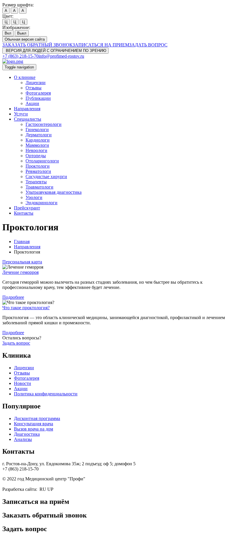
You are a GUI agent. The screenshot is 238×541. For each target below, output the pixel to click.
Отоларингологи (42, 160)
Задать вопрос (16, 343)
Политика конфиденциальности (45, 393)
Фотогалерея (38, 93)
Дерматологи (39, 134)
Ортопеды (36, 155)
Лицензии (36, 82)
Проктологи (38, 166)
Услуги (21, 113)
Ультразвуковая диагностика (54, 192)
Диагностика (27, 434)
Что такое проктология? (26, 307)
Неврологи (36, 150)
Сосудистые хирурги (46, 176)
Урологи (34, 197)
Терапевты (36, 181)
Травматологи (39, 186)
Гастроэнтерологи (44, 124)
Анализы (23, 439)
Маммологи (37, 145)
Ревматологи (38, 171)
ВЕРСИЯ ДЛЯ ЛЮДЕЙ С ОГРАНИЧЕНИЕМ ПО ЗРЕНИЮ (55, 50)
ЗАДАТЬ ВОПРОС (148, 44)
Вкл (8, 33)
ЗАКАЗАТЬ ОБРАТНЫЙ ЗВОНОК (37, 44)
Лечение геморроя (20, 272)
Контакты (23, 213)
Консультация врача (33, 423)
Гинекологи (37, 129)
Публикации (38, 98)
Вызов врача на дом (33, 428)
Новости (22, 383)
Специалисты (27, 119)
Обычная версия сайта (25, 39)
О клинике (24, 77)
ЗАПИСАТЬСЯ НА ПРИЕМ (101, 44)
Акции (32, 103)
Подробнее (13, 297)
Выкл (21, 33)
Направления (27, 108)
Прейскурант (27, 207)
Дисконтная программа (37, 418)
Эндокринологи (41, 202)
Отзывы (34, 87)
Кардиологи (38, 139)
